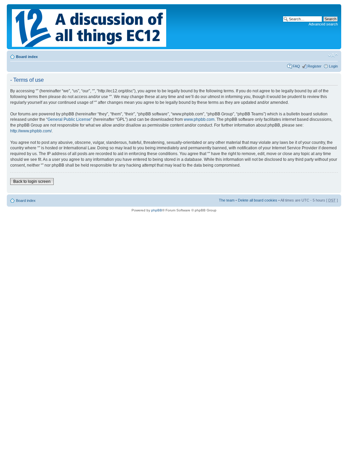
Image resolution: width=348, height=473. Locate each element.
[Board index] (89, 27)
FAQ (296, 66)
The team (226, 200)
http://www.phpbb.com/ (31, 131)
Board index (27, 57)
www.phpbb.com (199, 119)
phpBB (156, 210)
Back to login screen (32, 181)
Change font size (333, 55)
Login (333, 66)
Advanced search (323, 24)
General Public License (69, 119)
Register (314, 66)
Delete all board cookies (257, 200)
